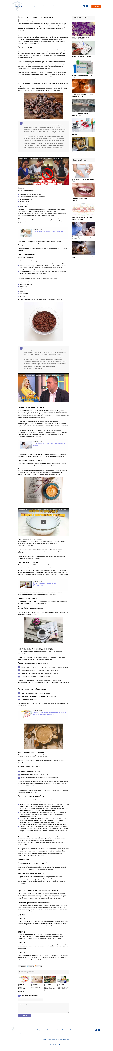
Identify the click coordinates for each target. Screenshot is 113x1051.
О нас (58, 1029)
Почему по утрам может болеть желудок (48, 231)
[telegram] (87, 6)
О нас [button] (54, 6)
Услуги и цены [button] (36, 6)
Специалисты (47, 6)
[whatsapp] (84, 6)
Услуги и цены (41, 1029)
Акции (68, 6)
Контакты (61, 6)
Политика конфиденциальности (48, 1039)
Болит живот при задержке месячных (83, 152)
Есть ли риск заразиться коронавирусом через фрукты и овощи (49, 988)
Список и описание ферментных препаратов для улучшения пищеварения (22, 988)
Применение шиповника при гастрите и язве (36, 986)
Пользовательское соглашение (62, 1039)
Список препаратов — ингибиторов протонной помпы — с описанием (63, 987)
